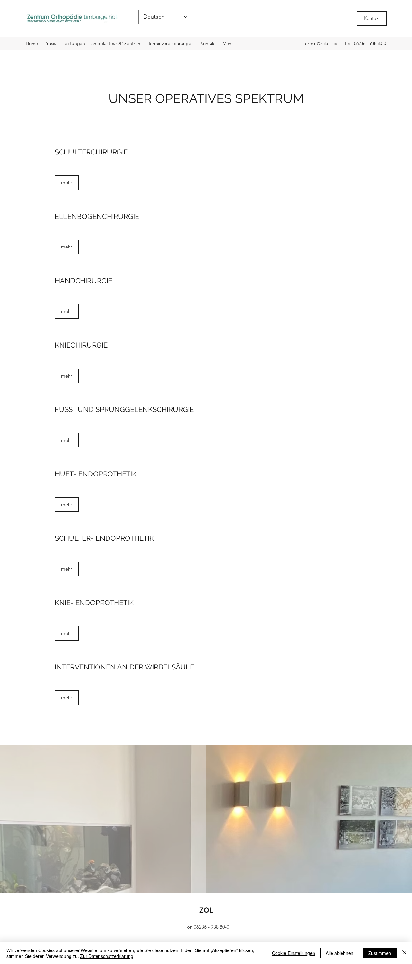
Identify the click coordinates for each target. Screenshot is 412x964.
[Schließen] (404, 953)
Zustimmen (379, 953)
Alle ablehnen (339, 953)
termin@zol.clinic (320, 43)
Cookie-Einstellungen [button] (293, 953)
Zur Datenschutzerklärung (106, 956)
